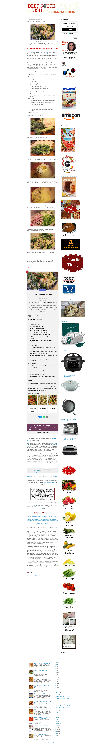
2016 (56, 681)
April (57, 717)
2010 (56, 729)
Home (43, 476)
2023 (56, 668)
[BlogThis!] (45, 469)
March (57, 719)
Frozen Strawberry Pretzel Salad (63, 696)
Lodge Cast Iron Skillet (69, 395)
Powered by (66, 33)
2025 (56, 664)
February (58, 721)
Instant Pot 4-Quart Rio (66, 350)
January (58, 723)
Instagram (50, 263)
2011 (56, 727)
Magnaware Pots (64, 321)
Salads (46, 470)
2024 (56, 666)
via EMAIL (36, 506)
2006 (56, 735)
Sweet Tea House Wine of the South (69, 176)
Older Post (55, 476)
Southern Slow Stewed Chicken (41, 677)
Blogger (55, 742)
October (58, 692)
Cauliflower (42, 470)
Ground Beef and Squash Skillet (41, 734)
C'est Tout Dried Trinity (66, 299)
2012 (56, 725)
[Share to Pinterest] (48, 469)
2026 (56, 662)
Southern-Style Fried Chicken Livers (42, 663)
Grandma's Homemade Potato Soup (42, 693)
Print (42, 289)
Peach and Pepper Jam (61, 700)
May (57, 715)
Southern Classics (51, 470)
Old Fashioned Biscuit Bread (40, 709)
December (58, 689)
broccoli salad (44, 53)
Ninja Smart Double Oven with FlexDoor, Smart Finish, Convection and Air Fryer (69, 419)
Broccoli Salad (37, 470)
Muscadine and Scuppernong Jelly (63, 703)
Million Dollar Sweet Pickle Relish (41, 670)
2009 (56, 731)
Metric (41, 319)
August (57, 710)
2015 (56, 683)
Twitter (41, 508)
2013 (56, 687)
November (58, 690)
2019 (56, 676)
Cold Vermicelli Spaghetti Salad (63, 705)
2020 (56, 674)
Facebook (54, 506)
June (57, 713)
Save (27, 272)
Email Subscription (31, 575)
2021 (56, 672)
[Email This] (44, 469)
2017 (56, 679)
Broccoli (32, 470)
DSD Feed (37, 575)
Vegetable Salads (38, 472)
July (57, 712)
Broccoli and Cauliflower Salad (62, 698)
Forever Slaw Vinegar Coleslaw (63, 702)
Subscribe (69, 29)
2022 (56, 670)
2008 (56, 733)
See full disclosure (49, 482)
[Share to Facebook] (47, 469)
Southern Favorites (31, 472)
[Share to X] (46, 469)
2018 (56, 677)
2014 (56, 685)
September (58, 694)
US (38, 319)
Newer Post (29, 476)
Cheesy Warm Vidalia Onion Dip (63, 707)
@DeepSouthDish (39, 427)
